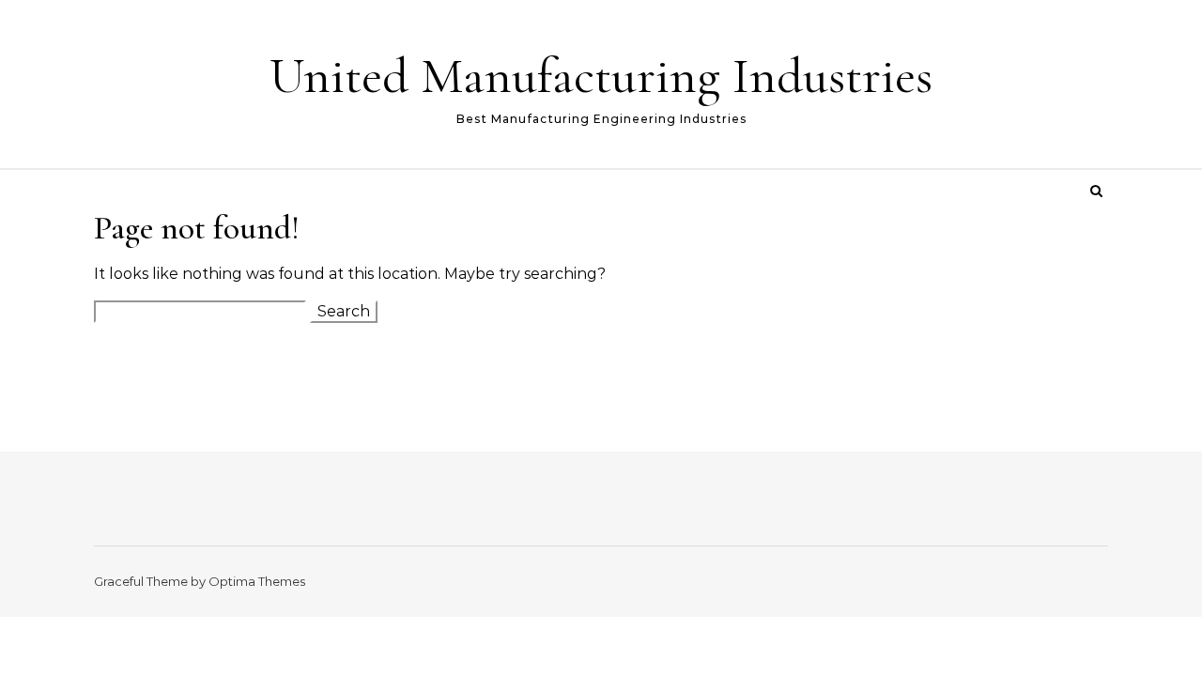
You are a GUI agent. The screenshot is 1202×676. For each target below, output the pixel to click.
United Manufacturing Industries (601, 75)
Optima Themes (256, 581)
